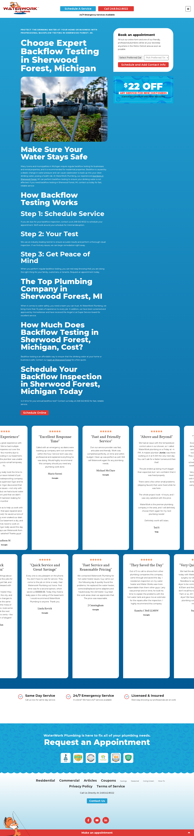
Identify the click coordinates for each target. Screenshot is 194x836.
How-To (161, 781)
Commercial (69, 780)
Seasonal (135, 781)
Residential (45, 780)
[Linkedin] (105, 820)
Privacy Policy (80, 786)
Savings (123, 781)
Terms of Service (111, 786)
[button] (78, 8)
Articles (90, 780)
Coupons (108, 780)
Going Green (148, 781)
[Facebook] (88, 820)
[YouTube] (97, 820)
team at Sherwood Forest (59, 360)
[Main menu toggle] (188, 8)
